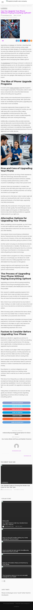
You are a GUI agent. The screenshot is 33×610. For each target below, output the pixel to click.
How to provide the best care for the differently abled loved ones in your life (15, 551)
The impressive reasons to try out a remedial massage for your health (14, 576)
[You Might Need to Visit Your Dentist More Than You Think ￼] (16, 514)
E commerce (4, 8)
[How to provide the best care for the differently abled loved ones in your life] (16, 547)
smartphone (6, 63)
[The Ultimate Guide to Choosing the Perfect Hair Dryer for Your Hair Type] (16, 474)
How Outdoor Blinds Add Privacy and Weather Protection (16, 439)
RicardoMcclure (7, 15)
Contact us (16, 606)
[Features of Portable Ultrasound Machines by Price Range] (16, 560)
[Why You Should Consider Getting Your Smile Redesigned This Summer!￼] (16, 534)
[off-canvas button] (3, 2)
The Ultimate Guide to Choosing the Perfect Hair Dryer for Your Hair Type (15, 486)
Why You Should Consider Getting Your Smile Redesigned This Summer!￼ (15, 538)
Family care (5, 520)
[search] (30, 2)
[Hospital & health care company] (16, 1)
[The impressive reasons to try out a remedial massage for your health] (16, 572)
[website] (2, 456)
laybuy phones (14, 88)
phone (12, 45)
